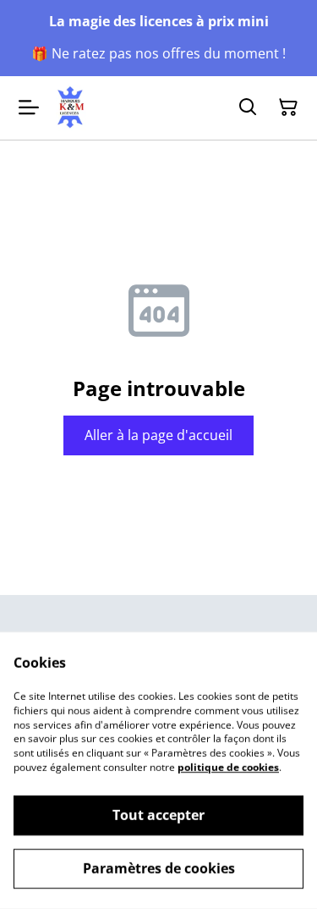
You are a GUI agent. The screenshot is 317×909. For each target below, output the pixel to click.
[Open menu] (28, 107)
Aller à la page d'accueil (158, 435)
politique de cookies (228, 767)
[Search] (247, 107)
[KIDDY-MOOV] (71, 108)
